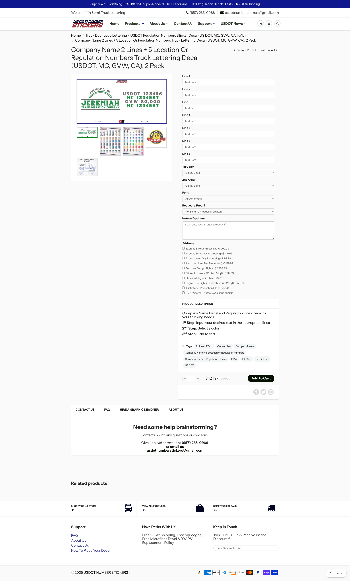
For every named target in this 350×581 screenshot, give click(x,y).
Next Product (267, 50)
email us (177, 446)
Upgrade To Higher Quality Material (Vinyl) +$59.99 (215, 283)
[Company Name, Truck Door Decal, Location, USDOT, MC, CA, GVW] (121, 101)
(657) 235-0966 (202, 13)
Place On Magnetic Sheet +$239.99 (206, 278)
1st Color (188, 166)
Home (114, 24)
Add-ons (188, 243)
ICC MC (246, 359)
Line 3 (186, 102)
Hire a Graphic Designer (139, 409)
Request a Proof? (193, 205)
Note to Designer (193, 218)
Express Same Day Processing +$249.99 (209, 253)
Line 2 (186, 89)
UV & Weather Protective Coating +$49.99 (210, 293)
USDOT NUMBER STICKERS (105, 572)
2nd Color (188, 179)
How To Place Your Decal (90, 550)
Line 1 (186, 76)
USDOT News (232, 24)
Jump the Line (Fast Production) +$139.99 (209, 263)
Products (132, 24)
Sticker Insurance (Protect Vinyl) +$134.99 (210, 273)
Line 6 (186, 141)
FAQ (107, 409)
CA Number (224, 346)
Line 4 (186, 115)
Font (185, 192)
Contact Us (183, 24)
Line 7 (186, 153)
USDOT (189, 365)
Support (205, 24)
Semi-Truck (262, 359)
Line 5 (186, 128)
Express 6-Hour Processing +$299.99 (207, 248)
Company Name (245, 346)
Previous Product (246, 50)
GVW (234, 359)
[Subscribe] (274, 548)
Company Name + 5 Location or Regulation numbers (214, 352)
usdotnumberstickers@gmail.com (252, 13)
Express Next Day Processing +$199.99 (208, 258)
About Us (157, 24)
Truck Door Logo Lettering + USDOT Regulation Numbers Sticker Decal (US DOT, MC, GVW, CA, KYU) (165, 35)
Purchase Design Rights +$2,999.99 (206, 268)
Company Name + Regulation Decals (206, 359)
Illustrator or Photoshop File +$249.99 (207, 288)
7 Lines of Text (204, 346)
